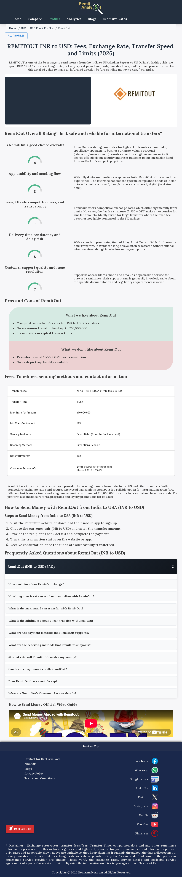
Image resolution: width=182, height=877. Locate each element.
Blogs (92, 19)
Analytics (74, 19)
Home (16, 19)
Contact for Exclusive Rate (43, 759)
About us (30, 763)
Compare (35, 19)
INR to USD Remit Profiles (37, 28)
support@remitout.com (98, 466)
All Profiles (16, 35)
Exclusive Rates (115, 19)
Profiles (54, 19)
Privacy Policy (34, 773)
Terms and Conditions (40, 778)
